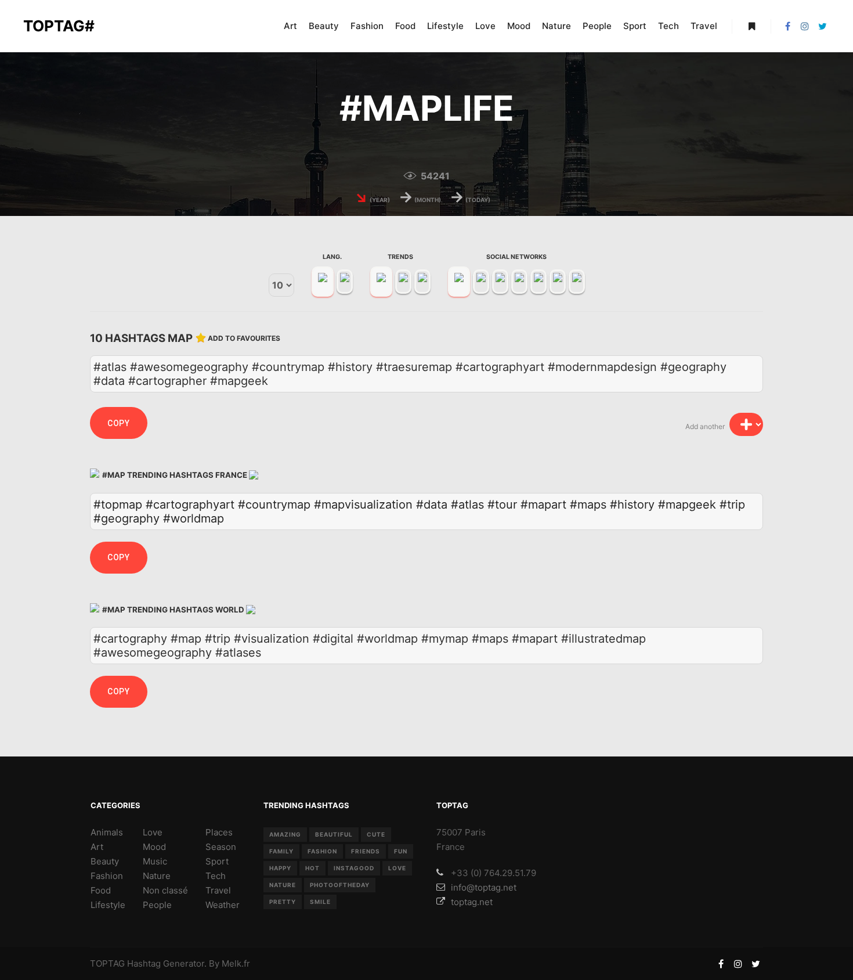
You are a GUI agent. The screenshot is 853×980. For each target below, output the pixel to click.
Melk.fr (236, 963)
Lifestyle (108, 904)
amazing (285, 834)
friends (365, 851)
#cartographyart (190, 504)
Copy (118, 423)
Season (220, 846)
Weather (222, 904)
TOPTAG (107, 963)
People (157, 904)
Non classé (165, 890)
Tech (215, 875)
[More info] (751, 26)
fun (400, 851)
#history (632, 504)
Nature (157, 875)
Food (101, 890)
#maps (588, 504)
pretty (282, 901)
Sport (217, 861)
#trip (732, 504)
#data (431, 504)
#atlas (467, 504)
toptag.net (472, 901)
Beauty (105, 861)
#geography (126, 518)
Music (155, 861)
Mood (154, 846)
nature (282, 884)
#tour (502, 504)
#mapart (543, 504)
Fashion (107, 875)
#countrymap (274, 504)
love (397, 867)
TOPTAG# (59, 26)
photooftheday (340, 884)
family (281, 851)
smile (320, 901)
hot (312, 867)
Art (97, 846)
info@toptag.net (483, 887)
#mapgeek (687, 504)
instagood (354, 867)
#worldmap (193, 518)
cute (376, 834)
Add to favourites (244, 338)
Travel (218, 890)
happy (280, 867)
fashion (322, 851)
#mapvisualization (363, 504)
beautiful (334, 834)
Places (219, 832)
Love (152, 832)
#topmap (117, 504)
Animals (107, 832)
